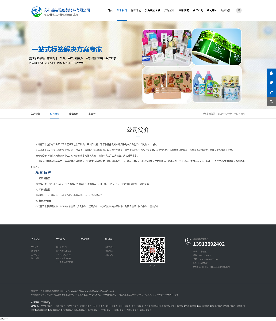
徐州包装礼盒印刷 (63, 258)
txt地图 (175, 295)
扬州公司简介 (178, 306)
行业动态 (109, 251)
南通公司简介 (137, 306)
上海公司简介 (59, 306)
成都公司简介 (145, 310)
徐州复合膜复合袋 (63, 255)
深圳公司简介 (119, 310)
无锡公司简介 (85, 306)
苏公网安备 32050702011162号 (102, 291)
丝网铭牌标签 (95, 295)
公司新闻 (109, 247)
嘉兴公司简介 (42, 310)
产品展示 (169, 10)
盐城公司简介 (165, 306)
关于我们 (122, 10)
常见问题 (109, 255)
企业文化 (73, 113)
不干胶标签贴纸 (66, 295)
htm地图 (168, 295)
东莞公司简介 (132, 310)
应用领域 (184, 10)
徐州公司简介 (98, 306)
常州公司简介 (111, 306)
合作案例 (198, 10)
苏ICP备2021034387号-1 (77, 291)
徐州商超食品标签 (63, 251)
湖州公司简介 (55, 310)
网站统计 (4, 319)
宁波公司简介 (230, 306)
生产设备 (35, 113)
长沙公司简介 (94, 310)
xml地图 (160, 295)
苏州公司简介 (124, 306)
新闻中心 (212, 10)
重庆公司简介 (47, 306)
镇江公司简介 (191, 306)
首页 (110, 10)
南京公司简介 (72, 306)
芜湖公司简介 (68, 310)
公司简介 (54, 113)
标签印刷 (136, 10)
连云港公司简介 (151, 306)
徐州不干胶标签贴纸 (64, 262)
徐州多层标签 (61, 247)
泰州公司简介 (204, 306)
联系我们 (226, 10)
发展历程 (92, 113)
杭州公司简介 (217, 306)
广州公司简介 (106, 310)
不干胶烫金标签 (109, 295)
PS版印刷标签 (81, 295)
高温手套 (45, 302)
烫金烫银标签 (124, 295)
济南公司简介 (81, 310)
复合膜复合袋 (152, 10)
